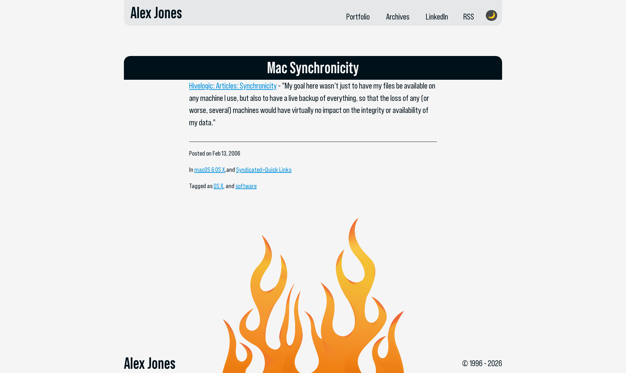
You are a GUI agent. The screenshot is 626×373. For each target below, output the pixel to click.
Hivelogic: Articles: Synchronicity (233, 85)
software (246, 185)
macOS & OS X (209, 169)
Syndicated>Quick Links (263, 169)
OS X (218, 185)
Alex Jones (156, 12)
